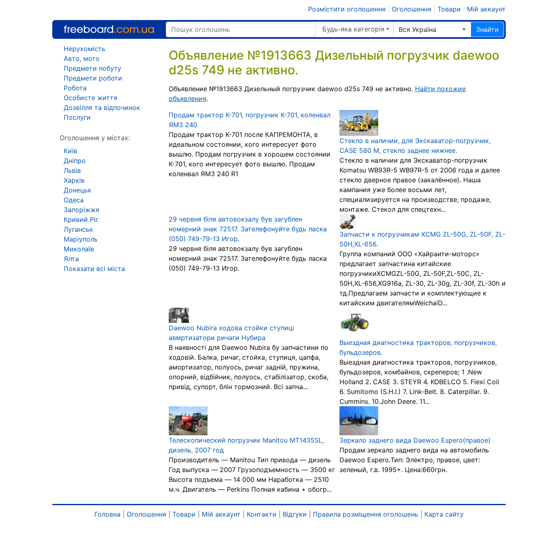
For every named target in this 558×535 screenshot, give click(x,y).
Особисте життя (90, 98)
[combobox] (432, 29)
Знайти (487, 29)
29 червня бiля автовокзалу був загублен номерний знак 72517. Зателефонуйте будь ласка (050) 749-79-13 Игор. (248, 229)
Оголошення (411, 9)
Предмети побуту (92, 68)
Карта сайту (444, 514)
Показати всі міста (94, 268)
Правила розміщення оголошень (365, 514)
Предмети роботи (93, 78)
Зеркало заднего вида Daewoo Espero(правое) (415, 440)
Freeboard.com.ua (109, 29)
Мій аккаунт (486, 9)
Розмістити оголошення (347, 9)
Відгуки (295, 514)
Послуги (77, 117)
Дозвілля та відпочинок (102, 107)
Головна (107, 514)
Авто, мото (82, 58)
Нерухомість (84, 49)
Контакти (262, 514)
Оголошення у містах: (95, 138)
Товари (449, 9)
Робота (75, 88)
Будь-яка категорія (353, 29)
